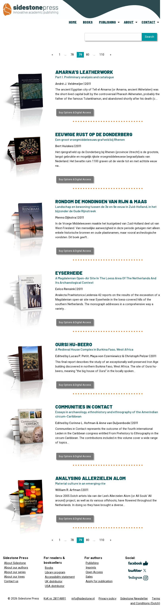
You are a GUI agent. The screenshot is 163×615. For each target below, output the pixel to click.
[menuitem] (73, 22)
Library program (55, 572)
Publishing (92, 563)
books (88, 22)
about (129, 22)
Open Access (94, 572)
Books (49, 568)
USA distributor (54, 586)
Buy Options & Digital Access (75, 112)
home (73, 22)
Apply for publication (99, 581)
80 (87, 55)
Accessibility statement (60, 577)
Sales (89, 577)
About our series (15, 572)
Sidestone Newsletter (134, 599)
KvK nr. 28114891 (55, 599)
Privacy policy (107, 599)
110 (101, 55)
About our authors (16, 568)
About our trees (14, 577)
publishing (107, 22)
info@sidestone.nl (83, 599)
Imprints (91, 568)
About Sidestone (15, 563)
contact (148, 22)
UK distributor (53, 581)
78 (72, 55)
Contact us (11, 581)
